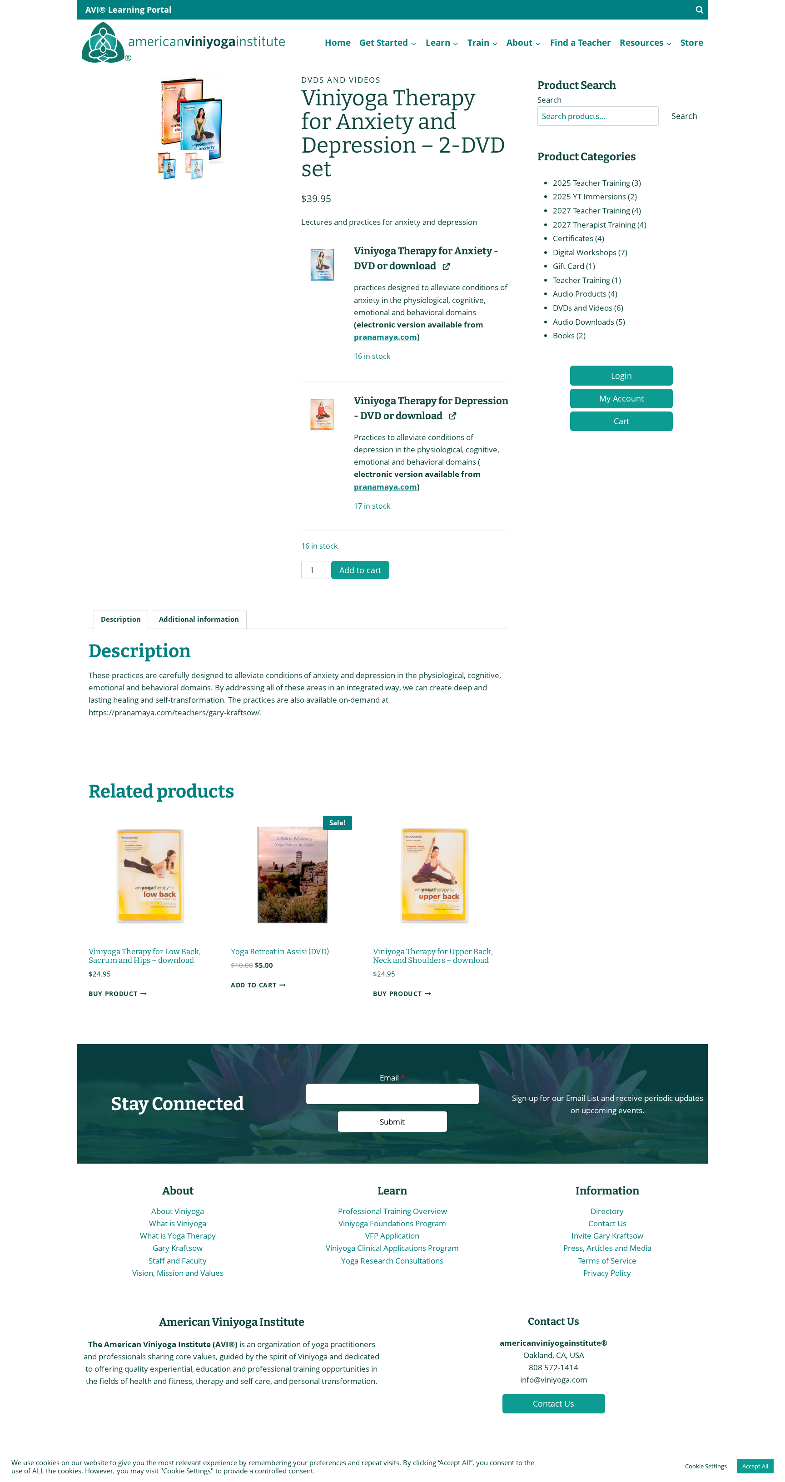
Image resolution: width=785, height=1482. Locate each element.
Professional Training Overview (392, 1211)
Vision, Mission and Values (178, 1273)
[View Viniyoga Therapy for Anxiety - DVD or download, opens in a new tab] (446, 266)
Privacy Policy (607, 1273)
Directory (607, 1211)
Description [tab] (121, 619)
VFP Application (392, 1235)
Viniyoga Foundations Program (392, 1223)
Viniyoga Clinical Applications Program (392, 1248)
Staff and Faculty (178, 1260)
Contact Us (607, 1223)
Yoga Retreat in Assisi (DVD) (280, 952)
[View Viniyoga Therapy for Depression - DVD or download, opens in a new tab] (452, 415)
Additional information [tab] (199, 619)
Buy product (113, 993)
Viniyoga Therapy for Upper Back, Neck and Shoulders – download (433, 956)
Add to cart (360, 570)
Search (549, 99)
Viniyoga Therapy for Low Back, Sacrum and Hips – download (145, 956)
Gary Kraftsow (178, 1248)
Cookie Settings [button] (706, 1466)
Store (692, 42)
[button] (322, 264)
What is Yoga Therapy (178, 1235)
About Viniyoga (177, 1211)
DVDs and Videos (341, 79)
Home (338, 42)
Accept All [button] (755, 1466)
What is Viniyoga (177, 1223)
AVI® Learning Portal (128, 9)
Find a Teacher (580, 42)
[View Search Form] (699, 10)
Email (392, 1077)
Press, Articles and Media (607, 1248)
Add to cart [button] (253, 985)
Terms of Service (607, 1260)
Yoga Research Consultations (392, 1260)
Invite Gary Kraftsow (607, 1235)
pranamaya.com (385, 337)
